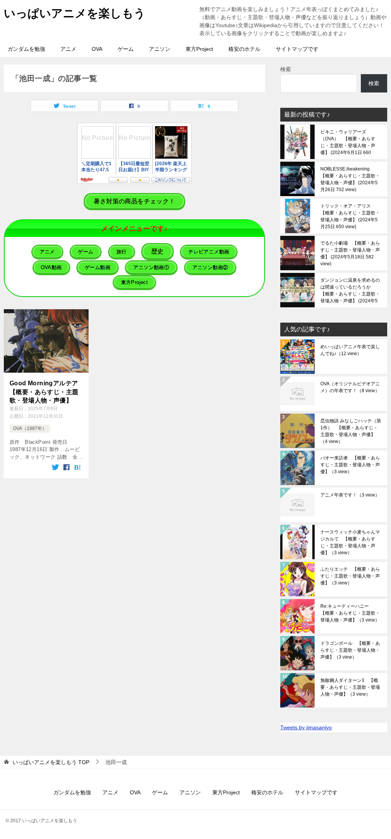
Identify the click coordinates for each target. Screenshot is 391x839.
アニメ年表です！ (350, 495)
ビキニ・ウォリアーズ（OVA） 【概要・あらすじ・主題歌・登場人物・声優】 (347, 142)
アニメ (68, 49)
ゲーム (126, 49)
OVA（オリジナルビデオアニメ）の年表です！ (350, 387)
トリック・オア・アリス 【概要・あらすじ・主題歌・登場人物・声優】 (350, 216)
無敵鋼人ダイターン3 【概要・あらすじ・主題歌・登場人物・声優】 (350, 687)
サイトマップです (297, 49)
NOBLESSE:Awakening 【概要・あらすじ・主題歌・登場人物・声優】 (350, 179)
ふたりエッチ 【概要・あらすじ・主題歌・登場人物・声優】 (350, 576)
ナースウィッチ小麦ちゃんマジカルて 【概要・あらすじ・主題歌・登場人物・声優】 (350, 542)
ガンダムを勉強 (26, 49)
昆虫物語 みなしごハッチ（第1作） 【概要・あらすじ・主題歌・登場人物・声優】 (350, 431)
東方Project (199, 49)
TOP (51, 762)
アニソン (159, 49)
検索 (285, 69)
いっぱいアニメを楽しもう (74, 13)
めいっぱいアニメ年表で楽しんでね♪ (350, 350)
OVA (97, 49)
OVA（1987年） (30, 428)
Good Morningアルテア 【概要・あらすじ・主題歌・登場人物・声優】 (46, 392)
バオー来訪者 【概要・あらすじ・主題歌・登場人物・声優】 (350, 464)
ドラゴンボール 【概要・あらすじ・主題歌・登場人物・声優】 (350, 650)
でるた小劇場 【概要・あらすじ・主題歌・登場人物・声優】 (350, 253)
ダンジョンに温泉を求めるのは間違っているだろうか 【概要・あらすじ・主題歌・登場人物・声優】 (350, 290)
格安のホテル (244, 49)
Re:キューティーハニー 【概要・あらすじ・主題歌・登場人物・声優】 (350, 613)
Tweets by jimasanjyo (306, 727)
